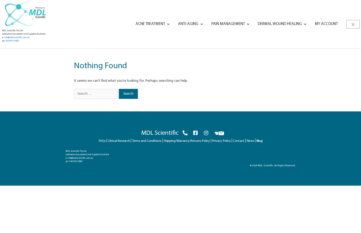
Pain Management (228, 24)
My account (326, 24)
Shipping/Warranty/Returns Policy (187, 141)
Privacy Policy (221, 141)
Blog (259, 141)
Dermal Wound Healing (280, 24)
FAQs (102, 141)
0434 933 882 (12, 41)
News (250, 141)
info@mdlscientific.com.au (17, 38)
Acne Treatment (150, 24)
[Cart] (353, 24)
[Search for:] (96, 94)
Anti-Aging (188, 24)
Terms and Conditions (146, 141)
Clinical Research (119, 141)
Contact (238, 141)
